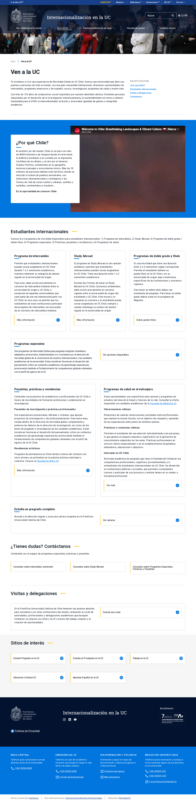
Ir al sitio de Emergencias (72, 777)
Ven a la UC (62, 28)
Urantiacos (34, 798)
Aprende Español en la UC (98, 677)
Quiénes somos (168, 28)
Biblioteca (135, 2)
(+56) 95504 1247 (157, 776)
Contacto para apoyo (114, 771)
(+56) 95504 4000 (23, 768)
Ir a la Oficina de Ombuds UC (163, 781)
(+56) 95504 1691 (157, 771)
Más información (38, 320)
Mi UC (167, 2)
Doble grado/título (157, 320)
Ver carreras (141, 520)
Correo (180, 2)
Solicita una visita (141, 612)
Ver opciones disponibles (141, 354)
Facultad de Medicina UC (163, 403)
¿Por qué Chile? (137, 85)
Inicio (13, 61)
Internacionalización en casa (97, 28)
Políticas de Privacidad (25, 731)
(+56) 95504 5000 (68, 771)
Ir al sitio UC (16, 2)
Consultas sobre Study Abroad (88, 566)
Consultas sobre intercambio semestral (33, 566)
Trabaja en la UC (157, 658)
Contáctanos (136, 97)
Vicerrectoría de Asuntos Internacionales (83, 798)
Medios (121, 2)
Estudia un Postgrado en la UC (98, 658)
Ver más (142, 485)
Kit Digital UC (125, 798)
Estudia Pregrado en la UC (38, 658)
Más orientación (112, 777)
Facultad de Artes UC (47, 461)
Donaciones (152, 2)
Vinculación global (136, 28)
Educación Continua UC (38, 677)
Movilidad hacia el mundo (29, 28)
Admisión (105, 2)
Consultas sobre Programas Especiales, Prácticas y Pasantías (153, 567)
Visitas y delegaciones (141, 93)
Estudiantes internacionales (143, 89)
